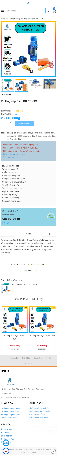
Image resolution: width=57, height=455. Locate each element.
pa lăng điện (49, 132)
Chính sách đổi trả (37, 414)
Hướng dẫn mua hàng (10, 408)
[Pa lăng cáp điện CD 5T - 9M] (6, 288)
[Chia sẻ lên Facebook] (10, 94)
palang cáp (26, 132)
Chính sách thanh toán (39, 408)
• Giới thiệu (25, 358)
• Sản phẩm (37, 358)
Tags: (3, 132)
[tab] (28, 233)
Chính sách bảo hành (38, 417)
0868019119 (11, 218)
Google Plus (8, 439)
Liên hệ (5, 223)
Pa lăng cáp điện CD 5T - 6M (42, 335)
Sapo (34, 452)
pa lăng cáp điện (14, 139)
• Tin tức (47, 358)
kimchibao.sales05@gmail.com (17, 397)
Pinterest (7, 442)
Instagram (8, 435)
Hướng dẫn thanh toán (11, 411)
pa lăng (17, 132)
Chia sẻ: (5, 94)
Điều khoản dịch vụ (9, 417)
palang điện (37, 132)
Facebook (7, 429)
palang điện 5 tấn (32, 136)
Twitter (6, 432)
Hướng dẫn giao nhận (10, 414)
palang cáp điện (48, 136)
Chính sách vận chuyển (39, 411)
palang (10, 132)
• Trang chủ (13, 358)
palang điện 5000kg (15, 136)
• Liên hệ (28, 363)
